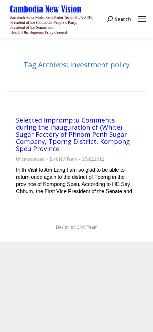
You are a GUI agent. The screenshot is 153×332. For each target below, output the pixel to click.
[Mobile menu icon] (142, 19)
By (63, 159)
